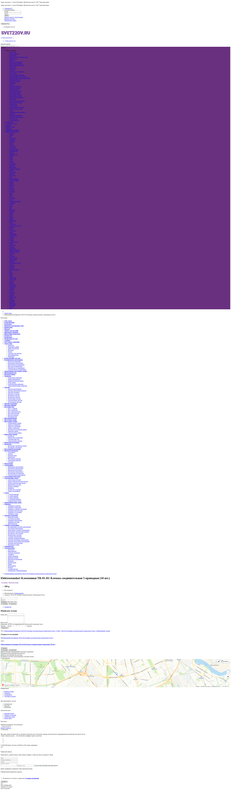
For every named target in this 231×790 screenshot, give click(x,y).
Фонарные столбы (13, 544)
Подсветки (12, 99)
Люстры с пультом (13, 394)
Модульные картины (14, 459)
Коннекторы (13, 58)
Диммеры (11, 554)
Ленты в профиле (13, 486)
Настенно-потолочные (15, 470)
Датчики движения (14, 553)
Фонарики (11, 356)
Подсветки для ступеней (15, 533)
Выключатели (12, 551)
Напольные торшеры (15, 63)
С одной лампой (13, 496)
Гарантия (7, 693)
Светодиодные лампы (14, 433)
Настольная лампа (14, 93)
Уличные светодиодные (15, 543)
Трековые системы (13, 522)
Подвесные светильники (15, 471)
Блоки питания (14, 54)
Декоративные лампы (14, 423)
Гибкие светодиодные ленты (17, 483)
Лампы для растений (15, 62)
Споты (11, 110)
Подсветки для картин (15, 447)
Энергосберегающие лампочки (17, 386)
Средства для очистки (14, 353)
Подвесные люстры (14, 397)
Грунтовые (12, 55)
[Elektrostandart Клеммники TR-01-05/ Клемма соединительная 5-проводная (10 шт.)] (30, 573)
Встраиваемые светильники (18, 76)
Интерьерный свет (15, 80)
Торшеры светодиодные (15, 510)
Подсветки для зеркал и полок (17, 446)
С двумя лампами (13, 494)
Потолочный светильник (17, 101)
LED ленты (12, 52)
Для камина (11, 452)
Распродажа (13, 68)
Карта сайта (8, 718)
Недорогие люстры (14, 395)
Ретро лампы (12, 382)
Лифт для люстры (13, 348)
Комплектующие (14, 81)
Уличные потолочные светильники (19, 541)
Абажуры (11, 345)
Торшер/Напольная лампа (17, 112)
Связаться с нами (9, 716)
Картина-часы (12, 455)
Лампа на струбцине (14, 426)
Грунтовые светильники (15, 528)
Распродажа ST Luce (11, 338)
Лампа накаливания (14, 379)
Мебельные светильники (15, 467)
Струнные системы (14, 519)
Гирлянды (11, 436)
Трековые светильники (15, 520)
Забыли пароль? (9, 17)
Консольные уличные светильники (19, 530)
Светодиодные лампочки (15, 384)
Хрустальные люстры (14, 402)
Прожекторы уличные (15, 535)
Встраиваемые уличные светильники (19, 527)
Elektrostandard (19, 593)
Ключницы (11, 457)
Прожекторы (13, 104)
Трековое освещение (15, 115)
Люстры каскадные (15, 86)
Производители (9, 713)
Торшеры (12, 114)
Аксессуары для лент (14, 480)
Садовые (12, 70)
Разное (10, 351)
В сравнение (12, 603)
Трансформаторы (13, 355)
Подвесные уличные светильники (18, 531)
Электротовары (14, 120)
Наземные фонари (14, 88)
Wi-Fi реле (11, 549)
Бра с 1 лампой (12, 408)
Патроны (11, 561)
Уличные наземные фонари (16, 538)
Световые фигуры (13, 439)
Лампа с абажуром (13, 428)
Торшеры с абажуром (14, 507)
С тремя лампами (13, 497)
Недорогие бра (12, 416)
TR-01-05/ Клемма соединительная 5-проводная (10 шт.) (78, 631)
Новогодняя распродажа (16, 65)
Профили (11, 488)
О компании (8, 694)
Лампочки (12, 83)
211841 (58, 631)
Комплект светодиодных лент (18, 57)
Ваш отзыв (4, 622)
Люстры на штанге (14, 392)
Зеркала (10, 454)
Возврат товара (9, 691)
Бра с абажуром (13, 410)
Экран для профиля (14, 491)
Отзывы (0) (7, 607)
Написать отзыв (13, 582)
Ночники (11, 350)
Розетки (10, 567)
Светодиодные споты (14, 501)
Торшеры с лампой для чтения (17, 509)
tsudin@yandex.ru (6, 728)
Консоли (12, 60)
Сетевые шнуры (13, 569)
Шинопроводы (12, 523)
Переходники (12, 562)
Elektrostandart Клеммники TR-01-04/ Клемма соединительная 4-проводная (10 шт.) (28, 644)
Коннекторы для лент (14, 484)
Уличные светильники (16, 117)
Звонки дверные (13, 556)
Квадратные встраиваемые (16, 364)
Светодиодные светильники (16, 475)
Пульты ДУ (12, 67)
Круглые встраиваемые (15, 366)
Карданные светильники (15, 363)
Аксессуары (13, 73)
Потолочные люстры (14, 399)
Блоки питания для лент (16, 75)
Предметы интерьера (15, 102)
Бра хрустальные (13, 415)
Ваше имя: (4, 614)
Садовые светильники (15, 536)
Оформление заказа (10, 20)
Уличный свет (13, 118)
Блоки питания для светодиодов (18, 481)
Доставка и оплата (10, 696)
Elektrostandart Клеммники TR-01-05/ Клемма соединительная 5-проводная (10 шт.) (29, 631)
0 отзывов (4, 582)
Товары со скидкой (10, 715)
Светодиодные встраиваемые (17, 369)
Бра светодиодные (13, 413)
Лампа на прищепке (14, 424)
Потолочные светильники (16, 473)
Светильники (13, 105)
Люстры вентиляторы (14, 389)
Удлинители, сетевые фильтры (17, 570)
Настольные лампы (15, 94)
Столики (10, 462)
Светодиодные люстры (15, 400)
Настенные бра (14, 89)
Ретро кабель (12, 566)
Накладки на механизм (15, 559)
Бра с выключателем (14, 411)
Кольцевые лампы (13, 347)
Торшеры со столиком (14, 512)
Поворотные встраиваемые (16, 368)
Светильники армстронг (16, 107)
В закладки (4, 603)
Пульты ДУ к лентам (14, 489)
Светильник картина (14, 460)
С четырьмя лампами (14, 499)
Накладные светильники (15, 468)
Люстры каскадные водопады (17, 390)
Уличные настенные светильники (18, 540)
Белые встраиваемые (14, 361)
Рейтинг (3, 626)
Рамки (10, 564)
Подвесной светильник (16, 97)
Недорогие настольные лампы (17, 429)
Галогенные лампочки (15, 377)
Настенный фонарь (15, 91)
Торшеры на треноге (14, 506)
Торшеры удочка (13, 514)
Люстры (11, 84)
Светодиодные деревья (15, 441)
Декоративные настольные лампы (19, 78)
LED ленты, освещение (16, 71)
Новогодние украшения (15, 437)
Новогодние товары (15, 96)
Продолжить (4, 627)
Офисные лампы (13, 431)
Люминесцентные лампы (16, 381)
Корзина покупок (9, 19)
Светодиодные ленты (16, 109)
